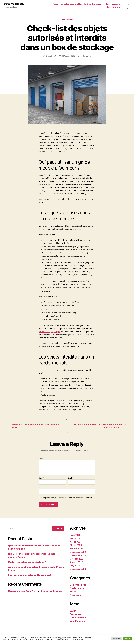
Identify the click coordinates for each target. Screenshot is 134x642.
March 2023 (76, 545)
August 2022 (76, 562)
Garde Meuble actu (14, 4)
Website (41, 488)
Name (41, 478)
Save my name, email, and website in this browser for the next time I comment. (66, 498)
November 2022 (78, 555)
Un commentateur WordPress (22, 591)
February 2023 (77, 548)
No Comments (85, 56)
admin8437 (52, 56)
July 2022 (75, 565)
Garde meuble (67, 20)
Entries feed (76, 614)
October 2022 (77, 559)
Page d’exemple (113, 7)
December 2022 (78, 552)
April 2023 (75, 542)
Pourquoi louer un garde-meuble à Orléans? (29, 575)
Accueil (55, 4)
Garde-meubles (112, 4)
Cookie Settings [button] (116, 638)
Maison (73, 591)
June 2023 (75, 535)
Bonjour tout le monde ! (51, 591)
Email (70, 478)
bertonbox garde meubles (71, 4)
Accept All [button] (127, 638)
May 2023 (75, 538)
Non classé (75, 595)
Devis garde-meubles (92, 4)
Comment (42, 458)
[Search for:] (29, 529)
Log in (73, 611)
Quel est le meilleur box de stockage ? (27, 562)
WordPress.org (77, 621)
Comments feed (78, 617)
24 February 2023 (68, 56)
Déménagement (78, 585)
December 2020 (78, 569)
